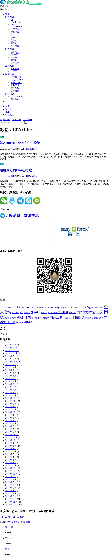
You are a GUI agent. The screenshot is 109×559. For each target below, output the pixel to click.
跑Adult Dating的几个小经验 (20, 142)
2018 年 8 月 (10, 367)
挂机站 (14, 57)
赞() (35, 149)
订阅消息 (12, 215)
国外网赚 (9, 17)
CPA (13, 24)
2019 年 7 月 (10, 356)
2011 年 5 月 (10, 488)
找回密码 (27, 119)
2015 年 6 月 (10, 392)
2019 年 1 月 (10, 359)
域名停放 (15, 32)
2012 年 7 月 (10, 448)
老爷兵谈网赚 (35, 3)
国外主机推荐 (86, 312)
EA (36, 307)
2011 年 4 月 (10, 490)
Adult (2, 307)
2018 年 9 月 (10, 364)
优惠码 (14, 71)
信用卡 (44, 313)
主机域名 (9, 66)
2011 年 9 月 (10, 476)
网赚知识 (9, 94)
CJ (12, 19)
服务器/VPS (16, 82)
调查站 (14, 60)
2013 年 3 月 (10, 426)
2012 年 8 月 (10, 446)
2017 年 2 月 (10, 376)
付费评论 (15, 29)
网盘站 (14, 43)
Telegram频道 (18, 517)
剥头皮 (50, 313)
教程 (33, 318)
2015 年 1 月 (10, 395)
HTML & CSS (17, 96)
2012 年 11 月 (11, 437)
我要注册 (16, 119)
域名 (6, 317)
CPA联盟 (31, 307)
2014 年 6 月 (10, 404)
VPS (101, 307)
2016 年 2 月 (10, 384)
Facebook (42, 307)
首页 (7, 14)
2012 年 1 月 (10, 465)
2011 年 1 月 (10, 499)
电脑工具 (15, 85)
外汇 (13, 35)
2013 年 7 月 (10, 420)
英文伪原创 (16, 88)
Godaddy (50, 307)
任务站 (14, 52)
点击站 (14, 40)
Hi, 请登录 (5, 119)
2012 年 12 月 (11, 434)
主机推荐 (15, 68)
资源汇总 (9, 115)
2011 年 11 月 (11, 471)
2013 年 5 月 (10, 423)
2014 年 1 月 (10, 409)
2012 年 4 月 (10, 457)
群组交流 (31, 215)
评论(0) (29, 149)
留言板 (8, 109)
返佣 (21, 322)
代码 (21, 313)
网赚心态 (67, 318)
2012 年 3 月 (10, 460)
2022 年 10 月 (11, 348)
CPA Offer (24, 307)
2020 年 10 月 (11, 350)
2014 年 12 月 (11, 398)
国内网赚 (9, 49)
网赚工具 (9, 74)
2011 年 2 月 (10, 496)
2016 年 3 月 (10, 381)
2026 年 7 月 (10, 345)
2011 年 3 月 (10, 493)
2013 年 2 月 (10, 429)
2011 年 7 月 (10, 482)
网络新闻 (15, 99)
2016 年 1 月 (10, 387)
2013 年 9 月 (10, 415)
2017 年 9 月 (10, 370)
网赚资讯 (89, 318)
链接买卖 (15, 46)
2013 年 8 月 (10, 418)
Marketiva (77, 307)
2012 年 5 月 (10, 454)
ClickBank (15, 22)
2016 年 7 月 (10, 378)
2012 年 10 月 (11, 440)
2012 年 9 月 (10, 443)
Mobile (19, 27)
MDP (83, 307)
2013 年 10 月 (11, 412)
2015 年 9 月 (10, 390)
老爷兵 (13, 149)
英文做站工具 (17, 91)
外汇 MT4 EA (17, 80)
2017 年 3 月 (10, 373)
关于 (7, 106)
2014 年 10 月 (11, 401)
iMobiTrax (65, 307)
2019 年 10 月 (11, 353)
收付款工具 (16, 77)
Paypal (90, 307)
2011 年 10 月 (11, 474)
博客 (55, 312)
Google (57, 307)
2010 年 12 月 (11, 502)
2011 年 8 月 (10, 479)
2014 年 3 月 (10, 406)
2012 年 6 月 (10, 451)
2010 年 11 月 (11, 505)
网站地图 (25, 522)
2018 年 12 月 (11, 362)
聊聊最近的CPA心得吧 (16, 170)
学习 (28, 317)
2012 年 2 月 (10, 462)
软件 (17, 322)
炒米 (13, 38)
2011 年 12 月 (11, 468)
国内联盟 (15, 54)
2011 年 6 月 (10, 485)
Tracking (96, 307)
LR (71, 307)
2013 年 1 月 (10, 432)
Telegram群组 (6, 517)
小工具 (8, 112)
